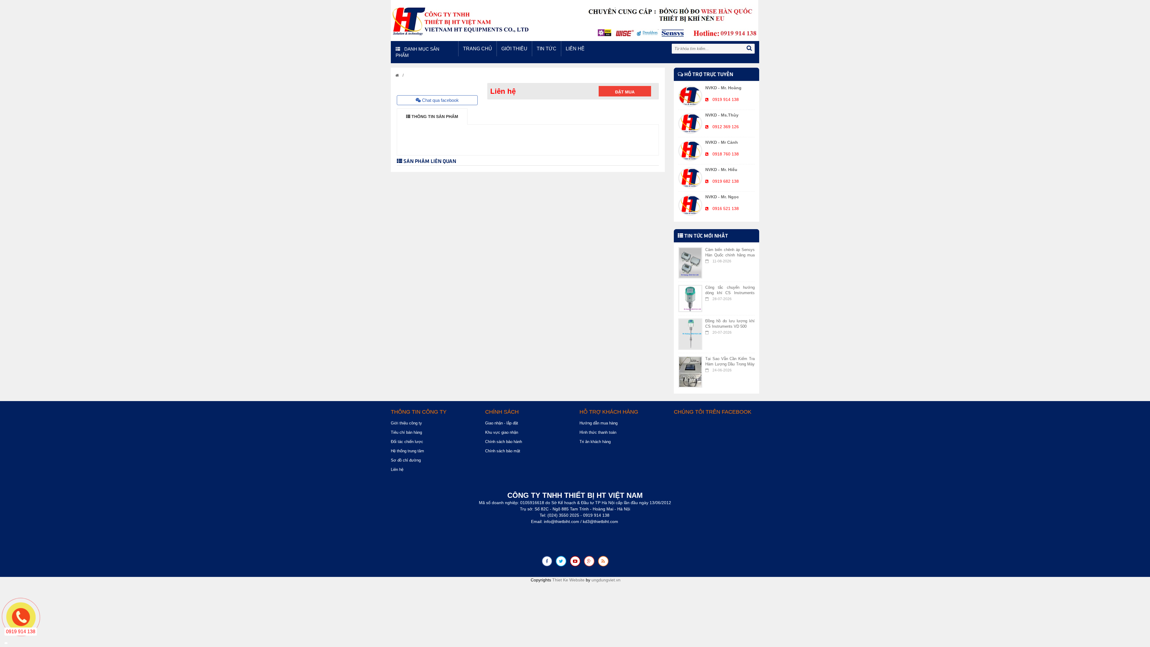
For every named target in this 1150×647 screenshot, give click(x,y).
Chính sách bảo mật (502, 451)
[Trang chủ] (397, 75)
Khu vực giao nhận (501, 432)
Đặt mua (625, 92)
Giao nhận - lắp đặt (501, 423)
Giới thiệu (514, 48)
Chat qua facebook (440, 100)
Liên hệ (575, 48)
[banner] (574, 20)
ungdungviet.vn (606, 580)
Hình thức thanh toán (597, 432)
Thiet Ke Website (568, 580)
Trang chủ (477, 48)
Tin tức (546, 48)
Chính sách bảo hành (503, 441)
